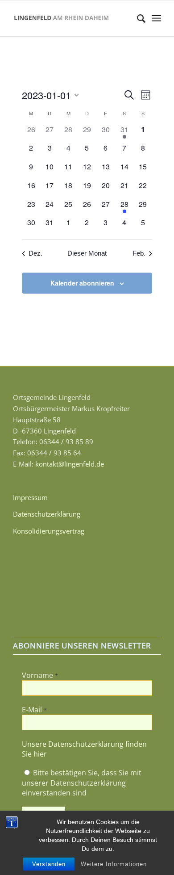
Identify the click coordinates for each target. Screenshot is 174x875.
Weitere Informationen (114, 864)
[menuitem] (136, 18)
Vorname (40, 675)
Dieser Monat (87, 253)
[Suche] (136, 18)
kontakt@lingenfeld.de (69, 463)
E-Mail (34, 710)
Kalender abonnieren (82, 282)
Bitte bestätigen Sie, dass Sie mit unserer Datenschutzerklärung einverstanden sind (81, 783)
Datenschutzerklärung (46, 513)
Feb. (139, 253)
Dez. (35, 253)
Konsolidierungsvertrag (48, 530)
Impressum (30, 497)
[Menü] (156, 18)
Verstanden (49, 864)
